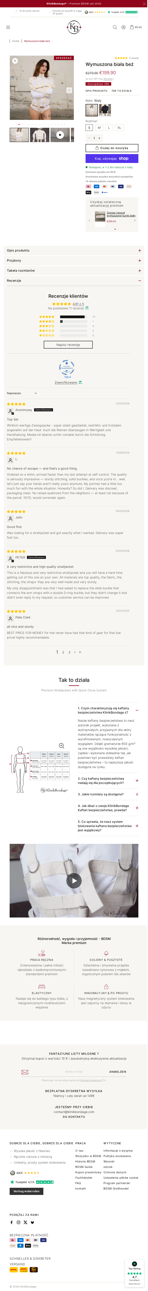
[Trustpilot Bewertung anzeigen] (41, 1180)
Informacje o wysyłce (24, 1220)
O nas (113, 1149)
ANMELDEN (116, 1070)
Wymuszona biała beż (37, 41)
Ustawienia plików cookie (27, 1247)
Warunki (15, 1231)
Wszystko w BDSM (122, 1154)
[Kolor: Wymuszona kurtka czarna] (103, 110)
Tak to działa (120, 91)
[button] (8, 27)
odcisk (14, 1237)
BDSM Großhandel (22, 1258)
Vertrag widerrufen (26, 1189)
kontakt (114, 1187)
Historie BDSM (119, 1160)
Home (15, 41)
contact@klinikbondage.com (72, 1110)
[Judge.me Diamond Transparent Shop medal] (65, 367)
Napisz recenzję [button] (66, 345)
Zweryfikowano (64, 382)
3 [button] (68, 652)
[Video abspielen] (72, 880)
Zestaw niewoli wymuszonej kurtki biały (119, 214)
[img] (16, 404)
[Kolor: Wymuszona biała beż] (90, 110)
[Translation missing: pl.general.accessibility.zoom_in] (39, 769)
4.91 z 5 (77, 304)
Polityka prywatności (89, 1078)
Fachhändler (118, 1176)
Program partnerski (23, 1253)
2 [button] (62, 652)
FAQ (112, 1181)
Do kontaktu (72, 1115)
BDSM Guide (118, 1165)
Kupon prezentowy (122, 1170)
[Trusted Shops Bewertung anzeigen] (41, 1171)
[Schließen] (144, 3)
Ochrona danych (21, 1242)
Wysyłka (106, 78)
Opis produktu (95, 91)
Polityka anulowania (23, 1226)
